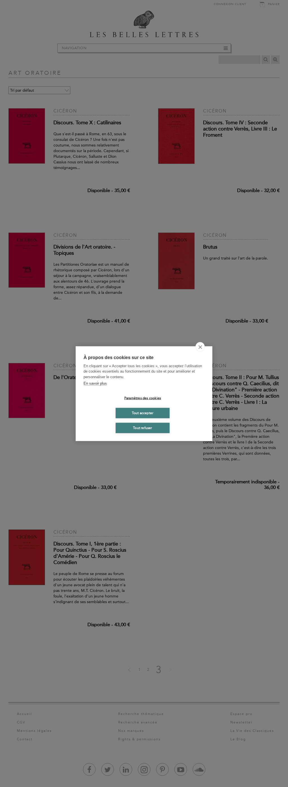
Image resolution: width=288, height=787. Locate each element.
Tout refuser (142, 428)
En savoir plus (95, 383)
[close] (200, 346)
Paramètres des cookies (142, 398)
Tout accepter (143, 413)
